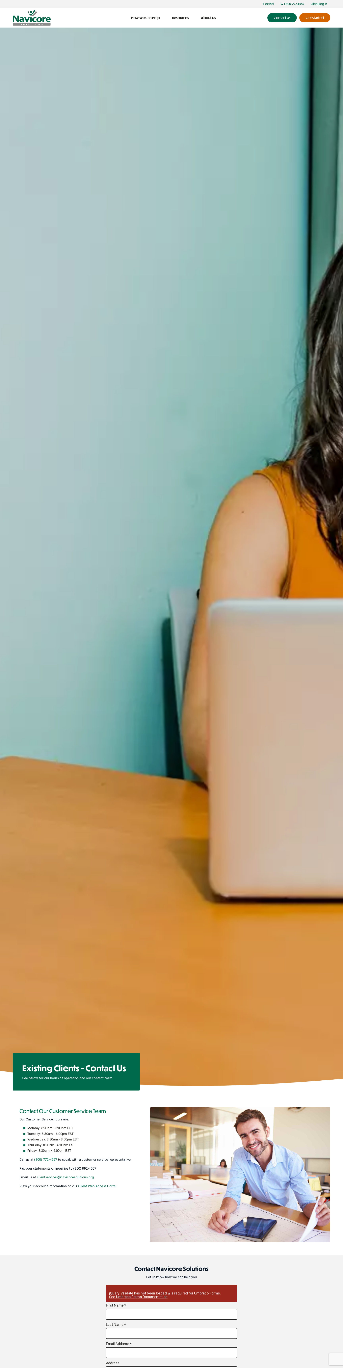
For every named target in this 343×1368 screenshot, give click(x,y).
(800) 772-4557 (45, 1159)
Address (113, 1363)
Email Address (119, 1344)
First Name (116, 1305)
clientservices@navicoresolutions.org (65, 1177)
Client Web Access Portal (97, 1186)
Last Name (116, 1324)
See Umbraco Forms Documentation (138, 1297)
